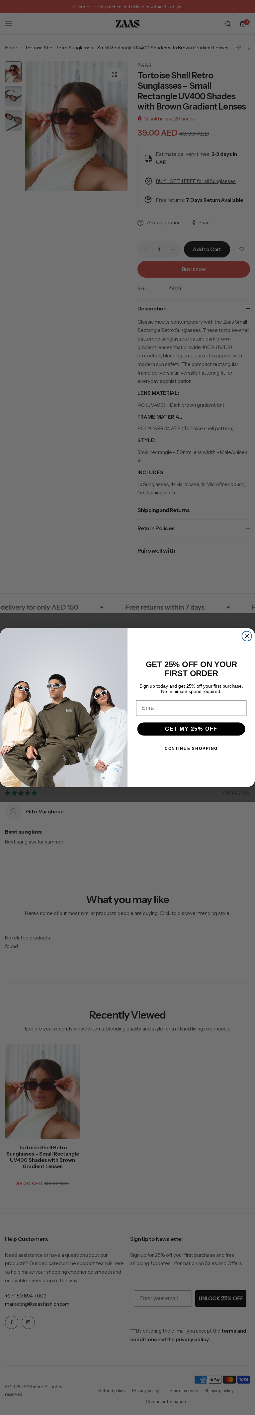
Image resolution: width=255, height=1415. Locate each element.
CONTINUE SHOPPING (191, 748)
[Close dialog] (247, 636)
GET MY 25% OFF (191, 729)
